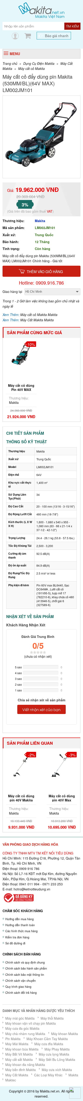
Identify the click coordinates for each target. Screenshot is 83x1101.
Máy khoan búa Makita (22, 1049)
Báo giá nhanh (56, 35)
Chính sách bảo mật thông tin (24, 975)
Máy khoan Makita (64, 1033)
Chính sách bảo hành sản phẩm (26, 968)
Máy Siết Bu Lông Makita (57, 1059)
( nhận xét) (38, 656)
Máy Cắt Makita (16, 1075)
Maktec (10, 1080)
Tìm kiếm (72, 26)
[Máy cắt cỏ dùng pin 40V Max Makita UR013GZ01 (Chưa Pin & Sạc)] (61, 764)
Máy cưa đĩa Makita (48, 1043)
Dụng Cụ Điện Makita (38, 63)
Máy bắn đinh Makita (20, 1069)
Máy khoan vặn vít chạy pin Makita (30, 1023)
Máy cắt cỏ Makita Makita (38, 314)
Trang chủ (10, 63)
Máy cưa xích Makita (57, 1069)
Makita (40, 220)
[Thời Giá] (41, 10)
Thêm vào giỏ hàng (45, 271)
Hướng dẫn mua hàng (19, 919)
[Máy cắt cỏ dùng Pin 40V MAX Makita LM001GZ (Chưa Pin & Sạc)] (21, 353)
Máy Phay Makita (57, 1049)
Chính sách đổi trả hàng (21, 993)
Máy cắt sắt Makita (19, 1059)
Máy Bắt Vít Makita (19, 1054)
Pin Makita (13, 1038)
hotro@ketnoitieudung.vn (32, 889)
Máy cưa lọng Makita (54, 1054)
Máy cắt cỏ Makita (31, 68)
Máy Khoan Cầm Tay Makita (47, 1038)
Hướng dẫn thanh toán (20, 925)
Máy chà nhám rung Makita (25, 1033)
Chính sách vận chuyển (20, 981)
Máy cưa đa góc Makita (22, 1028)
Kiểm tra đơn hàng (17, 937)
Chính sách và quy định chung (25, 962)
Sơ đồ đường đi (15, 943)
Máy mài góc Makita (20, 1018)
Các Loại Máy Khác (48, 1075)
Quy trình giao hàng (18, 987)
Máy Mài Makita (16, 1043)
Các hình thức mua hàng (21, 931)
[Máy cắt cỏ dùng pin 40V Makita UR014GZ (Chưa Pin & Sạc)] (21, 764)
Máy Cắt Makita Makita (37, 320)
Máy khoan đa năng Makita (25, 1064)
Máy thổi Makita (52, 1018)
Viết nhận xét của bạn (41, 709)
